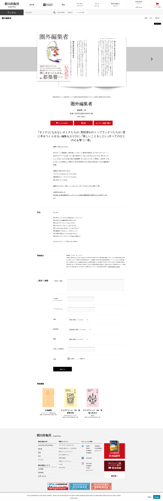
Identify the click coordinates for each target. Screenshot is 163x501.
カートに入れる (63, 123)
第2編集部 (88, 450)
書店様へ (114, 476)
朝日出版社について (115, 4)
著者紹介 (157, 18)
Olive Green (62, 467)
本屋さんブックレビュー (65, 461)
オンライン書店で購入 (103, 123)
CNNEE (88, 468)
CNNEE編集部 (98, 448)
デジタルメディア (80, 4)
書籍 (63, 5)
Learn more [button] (74, 498)
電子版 (83, 123)
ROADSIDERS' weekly (114, 266)
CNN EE (48, 4)
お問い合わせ (139, 7)
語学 (39, 456)
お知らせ (70, 12)
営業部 (88, 446)
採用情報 (40, 472)
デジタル (11, 12)
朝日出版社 (12, 4)
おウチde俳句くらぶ (64, 455)
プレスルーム (97, 4)
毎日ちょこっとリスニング (65, 451)
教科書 (32, 5)
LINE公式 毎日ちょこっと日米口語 (67, 448)
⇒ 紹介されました (59, 192)
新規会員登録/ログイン (138, 2)
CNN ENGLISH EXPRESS (45, 445)
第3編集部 (88, 453)
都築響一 (80, 110)
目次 (151, 18)
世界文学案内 (62, 458)
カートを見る (157, 7)
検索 (54, 12)
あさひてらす (98, 450)
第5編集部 (97, 446)
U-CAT (61, 464)
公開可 (73, 359)
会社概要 (40, 469)
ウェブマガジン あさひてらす (66, 445)
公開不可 (82, 359)
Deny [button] (149, 497)
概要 (146, 18)
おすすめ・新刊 (61, 12)
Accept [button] (157, 497)
